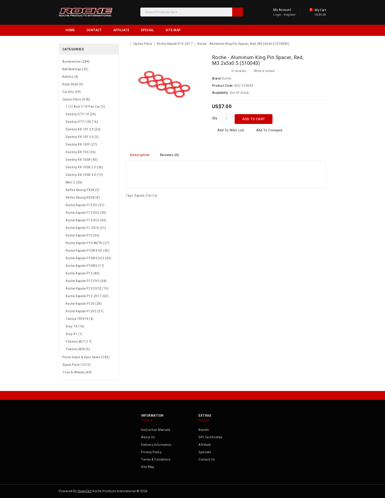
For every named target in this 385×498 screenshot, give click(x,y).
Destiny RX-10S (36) (81, 152)
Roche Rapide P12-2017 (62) (87, 296)
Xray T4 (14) (75, 326)
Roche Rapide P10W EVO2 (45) (88, 258)
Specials (205, 452)
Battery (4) (70, 76)
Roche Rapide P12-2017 (175, 43)
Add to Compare (269, 130)
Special (147, 30)
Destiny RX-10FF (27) (81, 144)
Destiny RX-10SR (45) (82, 159)
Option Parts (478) (76, 99)
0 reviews (238, 71)
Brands (204, 430)
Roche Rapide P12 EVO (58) (86, 281)
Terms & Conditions (155, 459)
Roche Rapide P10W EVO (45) (87, 250)
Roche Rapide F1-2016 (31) (86, 228)
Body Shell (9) (72, 84)
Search (237, 12)
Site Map (173, 30)
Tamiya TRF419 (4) (80, 319)
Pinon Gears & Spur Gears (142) (85, 357)
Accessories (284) (76, 61)
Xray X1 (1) (74, 334)
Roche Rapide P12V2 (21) (85, 311)
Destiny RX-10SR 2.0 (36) (84, 167)
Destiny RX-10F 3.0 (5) (82, 137)
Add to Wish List (230, 130)
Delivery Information (156, 444)
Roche (226, 78)
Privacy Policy (151, 452)
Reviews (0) (169, 154)
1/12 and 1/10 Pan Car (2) (85, 106)
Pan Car (152, 195)
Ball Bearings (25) (75, 69)
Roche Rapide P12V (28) (84, 303)
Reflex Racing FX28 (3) (82, 190)
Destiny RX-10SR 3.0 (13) (84, 175)
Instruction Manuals (155, 430)
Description (140, 154)
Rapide (139, 195)
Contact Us (207, 459)
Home (70, 30)
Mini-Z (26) (74, 182)
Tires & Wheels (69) (77, 372)
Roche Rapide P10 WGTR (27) (87, 243)
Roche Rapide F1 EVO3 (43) (86, 220)
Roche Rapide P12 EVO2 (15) (87, 288)
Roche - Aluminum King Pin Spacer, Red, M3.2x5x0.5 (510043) (243, 43)
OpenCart (85, 491)
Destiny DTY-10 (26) (81, 114)
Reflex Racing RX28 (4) (83, 197)
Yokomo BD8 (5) (78, 349)
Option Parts (142, 43)
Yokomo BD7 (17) (79, 341)
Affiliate (121, 30)
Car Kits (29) (71, 92)
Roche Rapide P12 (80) (83, 273)
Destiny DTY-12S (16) (82, 121)
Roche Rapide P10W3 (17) (85, 265)
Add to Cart (253, 119)
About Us (148, 437)
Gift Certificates (211, 437)
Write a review (264, 71)
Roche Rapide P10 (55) (83, 235)
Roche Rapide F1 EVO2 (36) (86, 212)
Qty (214, 118)
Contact (94, 30)
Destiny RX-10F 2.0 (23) (83, 129)
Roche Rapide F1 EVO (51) (85, 205)
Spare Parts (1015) (76, 364)
